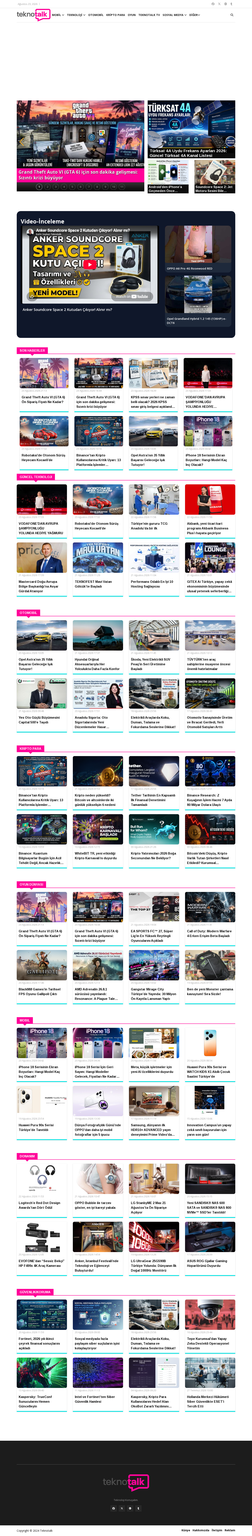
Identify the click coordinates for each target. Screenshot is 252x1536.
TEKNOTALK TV (149, 15)
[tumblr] (138, 1508)
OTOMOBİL (96, 15)
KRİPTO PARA (115, 15)
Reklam (230, 1530)
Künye (186, 1530)
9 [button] (105, 187)
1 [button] (39, 187)
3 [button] (56, 187)
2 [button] (47, 187)
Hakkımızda (201, 1530)
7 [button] (89, 187)
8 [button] (97, 187)
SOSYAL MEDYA (173, 15)
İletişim (217, 1530)
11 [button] (121, 187)
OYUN (132, 15)
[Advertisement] (126, 63)
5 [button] (72, 187)
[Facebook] (113, 1508)
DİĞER (193, 15)
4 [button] (64, 187)
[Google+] (130, 1508)
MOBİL (57, 15)
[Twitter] (122, 1508)
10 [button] (113, 187)
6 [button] (80, 187)
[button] (22, 142)
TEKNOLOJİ (75, 15)
